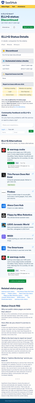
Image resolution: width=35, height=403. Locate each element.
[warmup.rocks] (4, 150)
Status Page (8, 400)
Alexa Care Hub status (26, 293)
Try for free (11, 163)
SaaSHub (15, 400)
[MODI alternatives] (4, 237)
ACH (3, 206)
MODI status (21, 297)
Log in (3, 129)
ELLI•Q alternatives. (19, 107)
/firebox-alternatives (8, 190)
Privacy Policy (22, 400)
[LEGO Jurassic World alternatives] (4, 225)
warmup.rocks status (7, 291)
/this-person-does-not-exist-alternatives (14, 172)
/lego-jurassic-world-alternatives (11, 222)
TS (4, 248)
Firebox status (12, 293)
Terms (28, 400)
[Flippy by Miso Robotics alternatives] (4, 215)
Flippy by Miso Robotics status (13, 295)
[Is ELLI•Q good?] (14, 27)
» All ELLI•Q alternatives (17, 281)
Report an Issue (28, 27)
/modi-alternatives (7, 234)
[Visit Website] (32, 174)
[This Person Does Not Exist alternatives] (4, 175)
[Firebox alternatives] (4, 192)
